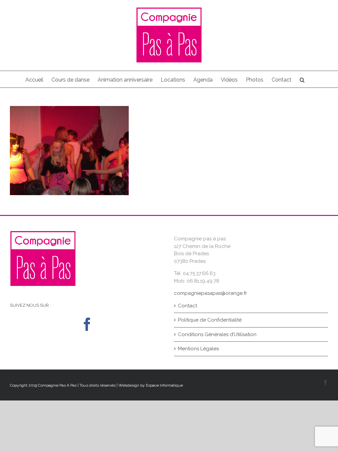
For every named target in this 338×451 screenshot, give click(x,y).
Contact (187, 306)
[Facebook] (87, 324)
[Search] (302, 79)
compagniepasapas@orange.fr (210, 293)
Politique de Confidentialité (210, 320)
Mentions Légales (198, 349)
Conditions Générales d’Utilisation (217, 334)
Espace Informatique (164, 385)
